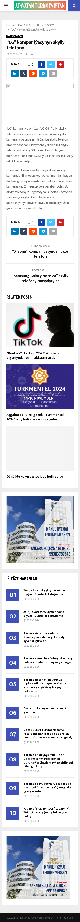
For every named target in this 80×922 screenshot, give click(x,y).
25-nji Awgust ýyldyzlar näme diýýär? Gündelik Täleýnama (43, 613)
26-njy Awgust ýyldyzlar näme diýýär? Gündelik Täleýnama (44, 592)
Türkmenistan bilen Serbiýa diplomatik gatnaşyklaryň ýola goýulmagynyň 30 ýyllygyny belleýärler (44, 685)
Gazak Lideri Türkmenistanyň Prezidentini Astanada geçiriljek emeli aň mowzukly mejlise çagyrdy (47, 733)
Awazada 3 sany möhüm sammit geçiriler (45, 710)
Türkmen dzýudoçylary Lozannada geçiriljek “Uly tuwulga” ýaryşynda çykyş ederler (47, 787)
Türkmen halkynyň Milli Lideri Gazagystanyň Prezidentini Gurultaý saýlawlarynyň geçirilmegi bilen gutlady (48, 761)
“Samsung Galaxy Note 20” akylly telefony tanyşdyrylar (40, 278)
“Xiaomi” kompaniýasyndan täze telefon (40, 254)
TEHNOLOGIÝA (14, 36)
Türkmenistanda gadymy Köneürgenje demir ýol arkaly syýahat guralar (43, 637)
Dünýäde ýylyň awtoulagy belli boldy (34, 476)
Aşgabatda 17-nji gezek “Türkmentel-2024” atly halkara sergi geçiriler (35, 417)
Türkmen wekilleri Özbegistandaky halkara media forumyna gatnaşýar (48, 660)
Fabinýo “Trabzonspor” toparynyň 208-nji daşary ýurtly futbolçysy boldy (46, 812)
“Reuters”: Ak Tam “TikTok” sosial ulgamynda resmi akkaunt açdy (33, 355)
